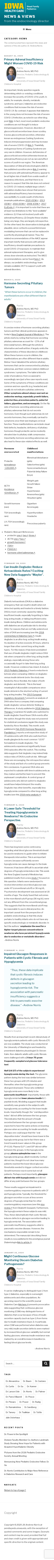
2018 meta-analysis (29, 794)
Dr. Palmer (40, 1391)
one (16, 539)
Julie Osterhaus (13, 1417)
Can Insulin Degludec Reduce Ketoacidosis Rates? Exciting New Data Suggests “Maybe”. (24, 570)
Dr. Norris (27, 1391)
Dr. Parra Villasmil (14, 1397)
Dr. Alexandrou (12, 1381)
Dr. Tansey (10, 1412)
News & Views (19, 16)
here (36, 259)
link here (22, 1304)
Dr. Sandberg (30, 1407)
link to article (23, 1242)
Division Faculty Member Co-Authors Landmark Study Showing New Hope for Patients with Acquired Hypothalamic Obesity (26, 1443)
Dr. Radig (36, 1402)
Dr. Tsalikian (24, 1412)
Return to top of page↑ (15, 1490)
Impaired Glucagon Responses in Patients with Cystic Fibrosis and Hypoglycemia (26, 957)
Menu (28, 29)
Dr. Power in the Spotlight (16, 1434)
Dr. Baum (27, 1381)
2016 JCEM (18, 204)
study (34, 878)
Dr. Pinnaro (11, 1402)
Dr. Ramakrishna (13, 1407)
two (22, 539)
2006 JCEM (32, 204)
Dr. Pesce (29, 1397)
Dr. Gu (20, 1386)
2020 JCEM (31, 200)
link (11, 121)
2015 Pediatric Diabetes (15, 670)
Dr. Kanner (32, 1386)
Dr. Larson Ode (13, 1391)
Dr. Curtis (10, 1386)
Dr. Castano (40, 1381)
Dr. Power (24, 1402)
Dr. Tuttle (37, 1412)
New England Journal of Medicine (27, 334)
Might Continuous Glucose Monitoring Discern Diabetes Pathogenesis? (23, 1260)
